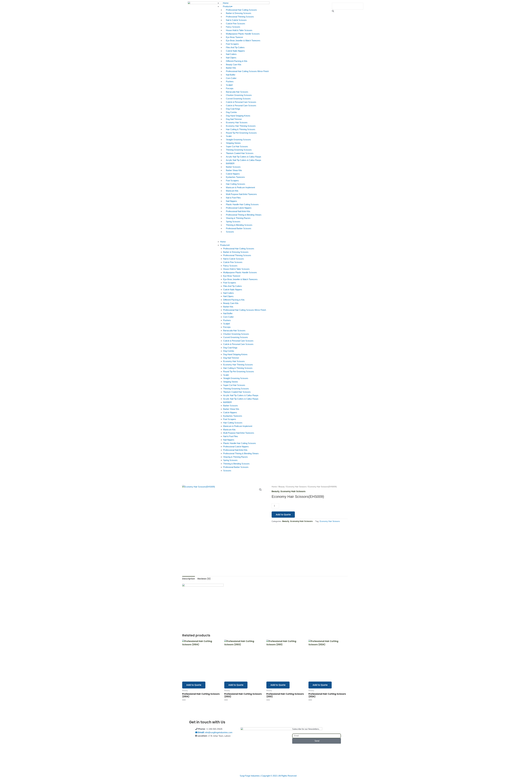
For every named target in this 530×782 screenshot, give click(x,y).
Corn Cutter (231, 78)
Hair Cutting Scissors (235, 184)
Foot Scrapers (232, 44)
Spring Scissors (233, 221)
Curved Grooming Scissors (238, 98)
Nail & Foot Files (233, 197)
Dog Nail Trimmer (234, 119)
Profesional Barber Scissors (238, 228)
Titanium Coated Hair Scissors (239, 153)
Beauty (282, 487)
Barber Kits (231, 68)
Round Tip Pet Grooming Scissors (241, 133)
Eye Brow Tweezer (234, 37)
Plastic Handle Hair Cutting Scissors (242, 204)
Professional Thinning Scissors (240, 16)
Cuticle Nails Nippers (235, 51)
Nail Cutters (231, 54)
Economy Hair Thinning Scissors (241, 126)
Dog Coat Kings (233, 109)
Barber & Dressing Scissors (238, 13)
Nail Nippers (231, 201)
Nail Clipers (231, 57)
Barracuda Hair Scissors (237, 92)
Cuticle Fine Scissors (235, 23)
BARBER (230, 163)
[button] (265, 238)
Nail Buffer (230, 75)
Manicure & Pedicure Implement (240, 187)
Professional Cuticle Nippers (238, 208)
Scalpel (229, 85)
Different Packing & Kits (236, 61)
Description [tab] (188, 578)
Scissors (230, 232)
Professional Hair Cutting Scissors (241, 10)
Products (227, 6)
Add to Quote (283, 514)
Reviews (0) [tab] (204, 578)
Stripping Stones (233, 143)
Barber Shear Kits (234, 170)
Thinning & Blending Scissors (239, 225)
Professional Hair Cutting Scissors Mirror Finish (247, 71)
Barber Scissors (233, 167)
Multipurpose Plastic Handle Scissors (243, 34)
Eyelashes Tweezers (235, 177)
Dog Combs (231, 112)
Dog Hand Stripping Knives (238, 116)
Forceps (229, 88)
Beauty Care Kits (233, 64)
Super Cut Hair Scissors (237, 146)
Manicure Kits (232, 191)
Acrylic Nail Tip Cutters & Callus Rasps (243, 156)
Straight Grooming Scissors (238, 139)
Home (225, 3)
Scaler (229, 136)
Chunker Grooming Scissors (239, 95)
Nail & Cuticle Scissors (236, 20)
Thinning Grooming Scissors (239, 150)
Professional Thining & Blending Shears (243, 215)
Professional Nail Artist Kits (238, 211)
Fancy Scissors (233, 27)
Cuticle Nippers (233, 174)
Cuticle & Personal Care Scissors (241, 102)
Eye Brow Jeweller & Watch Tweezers (243, 40)
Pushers (230, 81)
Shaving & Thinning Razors (238, 218)
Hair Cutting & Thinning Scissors (240, 129)
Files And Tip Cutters (235, 47)
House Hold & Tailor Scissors (239, 30)
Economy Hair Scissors (236, 122)
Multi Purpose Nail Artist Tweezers (241, 194)
